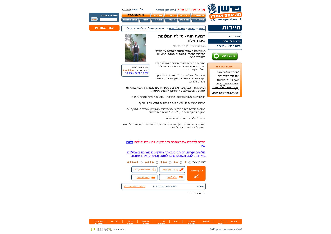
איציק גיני (195, 46)
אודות (234, 221)
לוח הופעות (161, 222)
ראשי (202, 28)
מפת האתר (130, 222)
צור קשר (220, 222)
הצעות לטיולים (232, 41)
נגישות (114, 221)
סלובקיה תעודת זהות (228, 76)
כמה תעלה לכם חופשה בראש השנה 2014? (227, 85)
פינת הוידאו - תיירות (229, 45)
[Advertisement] (225, 157)
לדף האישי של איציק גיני (136, 73)
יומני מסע (235, 36)
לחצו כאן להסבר (166, 9)
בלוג (176, 221)
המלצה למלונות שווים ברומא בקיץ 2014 (228, 73)
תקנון (206, 221)
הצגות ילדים (145, 222)
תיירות (191, 28)
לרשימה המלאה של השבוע (225, 93)
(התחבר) (126, 9)
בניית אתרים (119, 229)
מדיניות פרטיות (99, 222)
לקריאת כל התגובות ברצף (134, 186)
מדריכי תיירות (191, 222)
